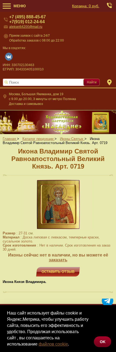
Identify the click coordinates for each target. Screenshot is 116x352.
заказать (58, 260)
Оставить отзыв (58, 272)
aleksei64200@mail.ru (25, 27)
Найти (92, 82)
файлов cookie (53, 344)
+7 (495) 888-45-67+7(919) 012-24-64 (27, 19)
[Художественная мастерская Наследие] (58, 122)
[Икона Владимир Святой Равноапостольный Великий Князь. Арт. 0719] (58, 229)
